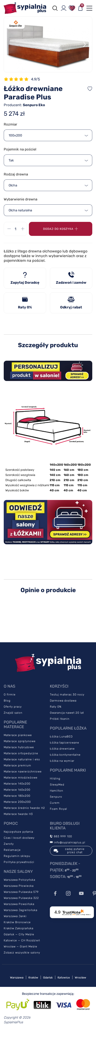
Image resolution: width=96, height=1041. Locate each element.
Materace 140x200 (17, 783)
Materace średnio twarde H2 (24, 808)
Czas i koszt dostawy (19, 837)
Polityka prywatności (19, 862)
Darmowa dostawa (63, 700)
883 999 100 (62, 836)
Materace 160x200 (17, 789)
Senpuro (56, 796)
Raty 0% (56, 706)
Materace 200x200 (17, 801)
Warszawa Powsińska (19, 904)
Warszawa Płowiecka (19, 885)
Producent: (24, 105)
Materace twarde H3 (18, 814)
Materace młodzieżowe (21, 777)
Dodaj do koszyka (58, 229)
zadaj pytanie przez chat (75, 850)
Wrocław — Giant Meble (20, 946)
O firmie (10, 694)
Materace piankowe (18, 735)
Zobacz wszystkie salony (22, 952)
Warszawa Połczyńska (19, 879)
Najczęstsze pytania (18, 831)
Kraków (33, 977)
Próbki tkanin (59, 718)
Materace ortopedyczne (21, 753)
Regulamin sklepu (17, 856)
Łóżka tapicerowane (64, 742)
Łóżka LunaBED (61, 736)
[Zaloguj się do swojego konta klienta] (64, 8)
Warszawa (17, 977)
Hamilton (56, 790)
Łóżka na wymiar (62, 760)
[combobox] (48, 135)
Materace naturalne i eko (22, 759)
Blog (7, 700)
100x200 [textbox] (15, 135)
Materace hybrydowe (19, 747)
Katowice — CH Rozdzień (22, 940)
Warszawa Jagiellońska (20, 910)
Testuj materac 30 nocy (67, 694)
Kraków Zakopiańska (18, 928)
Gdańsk (48, 977)
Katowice (64, 977)
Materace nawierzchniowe (23, 771)
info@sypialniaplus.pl (69, 842)
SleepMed (57, 784)
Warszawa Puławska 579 (21, 892)
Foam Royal (58, 808)
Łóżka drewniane (62, 748)
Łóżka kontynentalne (65, 754)
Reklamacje (12, 850)
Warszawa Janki (15, 916)
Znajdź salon (13, 712)
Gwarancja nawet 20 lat (67, 712)
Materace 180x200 (17, 795)
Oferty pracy (13, 706)
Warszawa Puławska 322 (21, 898)
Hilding (55, 778)
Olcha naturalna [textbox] (20, 210)
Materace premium (17, 765)
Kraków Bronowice (17, 922)
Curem (55, 802)
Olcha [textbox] (13, 185)
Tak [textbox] (11, 160)
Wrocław (80, 977)
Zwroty (9, 843)
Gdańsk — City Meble (19, 934)
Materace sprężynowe (20, 741)
